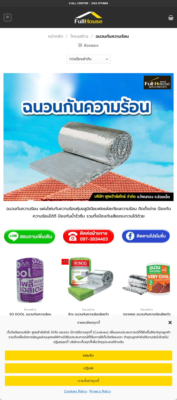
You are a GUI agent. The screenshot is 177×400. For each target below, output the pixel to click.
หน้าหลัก (55, 36)
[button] (170, 322)
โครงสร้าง (79, 36)
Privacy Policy (100, 391)
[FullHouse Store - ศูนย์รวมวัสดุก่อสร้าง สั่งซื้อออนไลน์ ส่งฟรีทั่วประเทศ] (89, 17)
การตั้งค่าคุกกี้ (88, 380)
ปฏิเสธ (88, 368)
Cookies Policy (75, 391)
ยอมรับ (88, 355)
